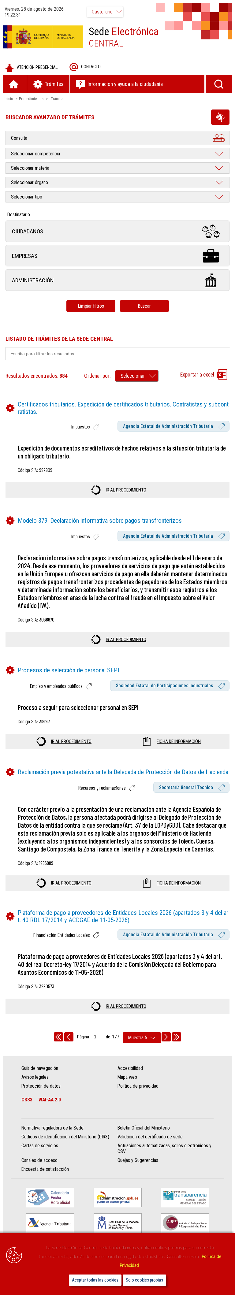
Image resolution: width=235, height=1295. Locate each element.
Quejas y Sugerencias (138, 1160)
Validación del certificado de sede (150, 1137)
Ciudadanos (27, 231)
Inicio (9, 98)
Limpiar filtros (91, 306)
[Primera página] (58, 1036)
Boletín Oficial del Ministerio (144, 1128)
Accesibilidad (130, 1068)
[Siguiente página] (166, 1036)
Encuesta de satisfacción (45, 1169)
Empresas (24, 255)
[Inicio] (15, 84)
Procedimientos (31, 98)
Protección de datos (41, 1086)
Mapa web (127, 1077)
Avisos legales (35, 1077)
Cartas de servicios (39, 1145)
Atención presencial (37, 67)
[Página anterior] (68, 1036)
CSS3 (26, 1100)
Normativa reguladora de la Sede (52, 1128)
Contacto (91, 66)
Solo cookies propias (144, 1280)
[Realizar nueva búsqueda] (219, 84)
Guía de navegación (39, 1068)
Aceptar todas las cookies (95, 1280)
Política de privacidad (138, 1086)
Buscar (144, 306)
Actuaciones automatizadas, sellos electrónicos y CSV (164, 1148)
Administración (33, 280)
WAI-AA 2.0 (50, 1100)
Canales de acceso (39, 1160)
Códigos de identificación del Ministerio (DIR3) (65, 1137)
